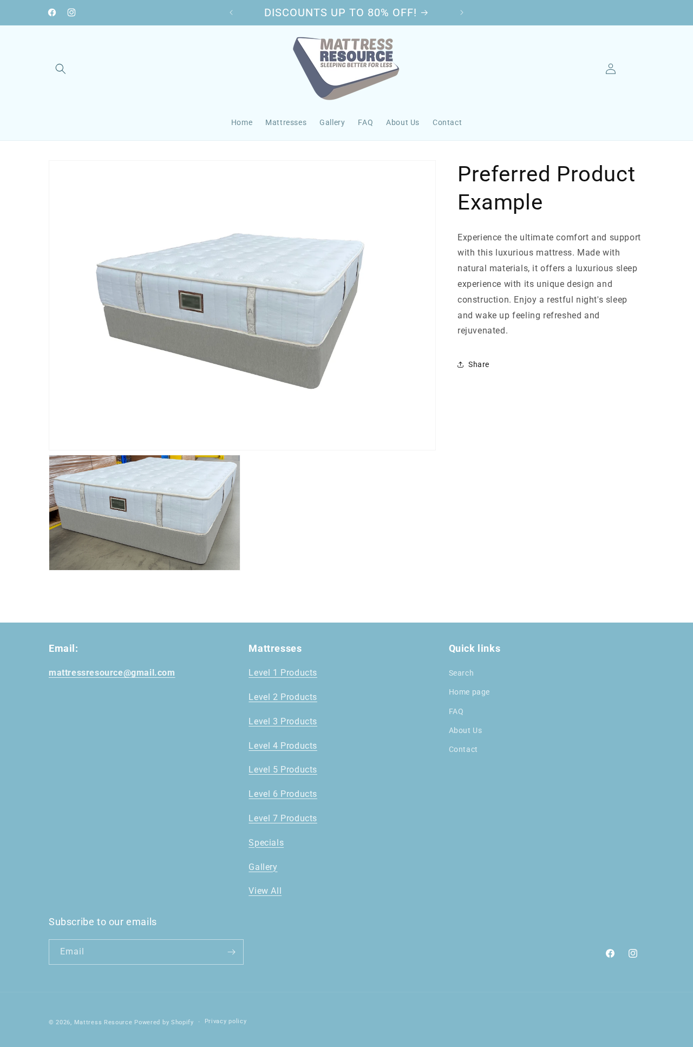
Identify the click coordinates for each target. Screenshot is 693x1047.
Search (461, 673)
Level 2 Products (283, 697)
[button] (61, 69)
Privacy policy (226, 1021)
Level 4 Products (283, 746)
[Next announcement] (462, 12)
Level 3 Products (283, 721)
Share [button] (478, 364)
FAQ (456, 711)
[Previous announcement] (231, 12)
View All (265, 891)
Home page (469, 692)
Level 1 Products (283, 673)
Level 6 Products (283, 794)
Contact (463, 749)
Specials (266, 842)
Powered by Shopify (164, 1022)
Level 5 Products (283, 769)
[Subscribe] (231, 952)
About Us (465, 730)
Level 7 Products (283, 818)
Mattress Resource (103, 1022)
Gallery (263, 867)
